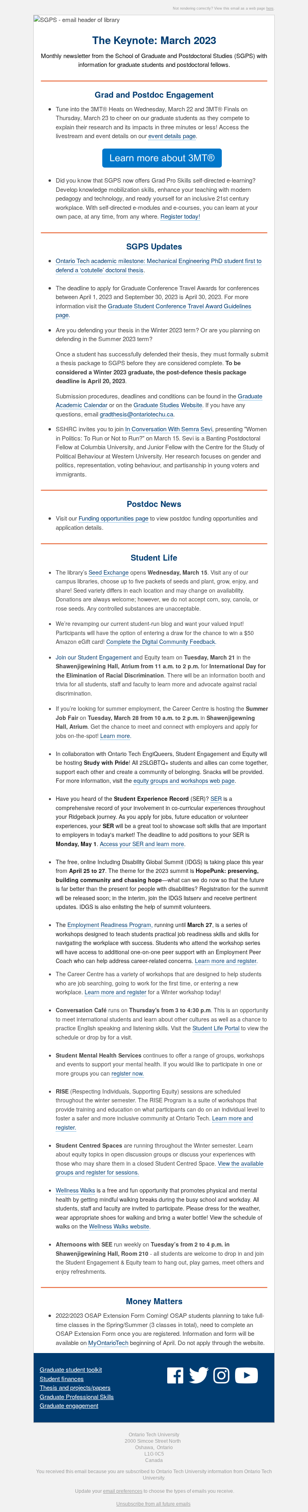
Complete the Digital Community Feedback (160, 641)
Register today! (180, 216)
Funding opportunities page (113, 518)
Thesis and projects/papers (75, 1387)
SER (216, 798)
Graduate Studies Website (168, 404)
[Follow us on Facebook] (175, 1379)
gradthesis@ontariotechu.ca (136, 414)
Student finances (62, 1378)
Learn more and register (115, 992)
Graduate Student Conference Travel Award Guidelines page (153, 310)
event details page (172, 135)
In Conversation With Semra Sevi (168, 428)
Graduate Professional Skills (77, 1396)
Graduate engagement (69, 1405)
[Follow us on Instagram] (221, 1379)
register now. (127, 1073)
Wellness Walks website (119, 1226)
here (270, 8)
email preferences (122, 1491)
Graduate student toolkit (71, 1369)
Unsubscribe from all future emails (153, 1504)
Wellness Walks (75, 1190)
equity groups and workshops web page (184, 780)
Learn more (115, 736)
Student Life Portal (215, 1028)
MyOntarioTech (108, 1342)
